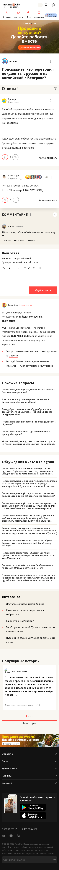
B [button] (9, 267)
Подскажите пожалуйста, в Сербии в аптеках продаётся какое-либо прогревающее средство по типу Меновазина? (28, 555)
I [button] (14, 267)
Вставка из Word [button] (40, 267)
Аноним (13, 61)
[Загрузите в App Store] (33, 815)
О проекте (7, 754)
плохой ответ (31, 262)
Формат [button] (3, 267)
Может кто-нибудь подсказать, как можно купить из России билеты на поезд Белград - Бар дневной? (28, 442)
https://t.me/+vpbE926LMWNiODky (23, 190)
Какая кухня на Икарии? (20, 620)
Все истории (29, 723)
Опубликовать (43, 290)
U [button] (19, 267)
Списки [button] (24, 267)
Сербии (13, 355)
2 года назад (13, 102)
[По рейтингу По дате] (55, 88)
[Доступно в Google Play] (33, 807)
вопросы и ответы (11, 7)
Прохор (12, 99)
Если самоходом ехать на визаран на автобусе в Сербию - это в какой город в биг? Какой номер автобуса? (27, 543)
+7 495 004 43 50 (29, 829)
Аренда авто (39, 17)
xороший (18, 262)
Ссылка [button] (29, 267)
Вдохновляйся (9, 768)
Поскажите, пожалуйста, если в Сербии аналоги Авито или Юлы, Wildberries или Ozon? (27, 566)
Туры (29, 17)
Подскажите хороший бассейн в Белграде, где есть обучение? (29, 423)
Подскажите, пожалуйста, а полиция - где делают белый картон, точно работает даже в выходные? (28, 494)
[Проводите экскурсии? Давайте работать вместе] (29, 740)
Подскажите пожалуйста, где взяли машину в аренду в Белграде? (26, 433)
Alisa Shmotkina (19, 671)
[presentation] (29, 277)
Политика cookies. (46, 853)
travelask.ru (6, 847)
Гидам (5, 761)
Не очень (15, 157)
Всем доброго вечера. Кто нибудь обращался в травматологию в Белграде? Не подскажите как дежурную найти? (27, 412)
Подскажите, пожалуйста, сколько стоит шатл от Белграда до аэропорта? (28, 391)
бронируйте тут (11, 143)
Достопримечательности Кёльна (25, 603)
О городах (7, 17)
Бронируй (7, 783)
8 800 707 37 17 (9, 829)
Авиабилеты (18, 17)
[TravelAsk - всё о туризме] (11, 4)
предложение (37, 361)
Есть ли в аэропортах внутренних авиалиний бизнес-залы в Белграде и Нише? (25, 400)
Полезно (5, 157)
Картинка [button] (33, 267)
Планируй (7, 775)
